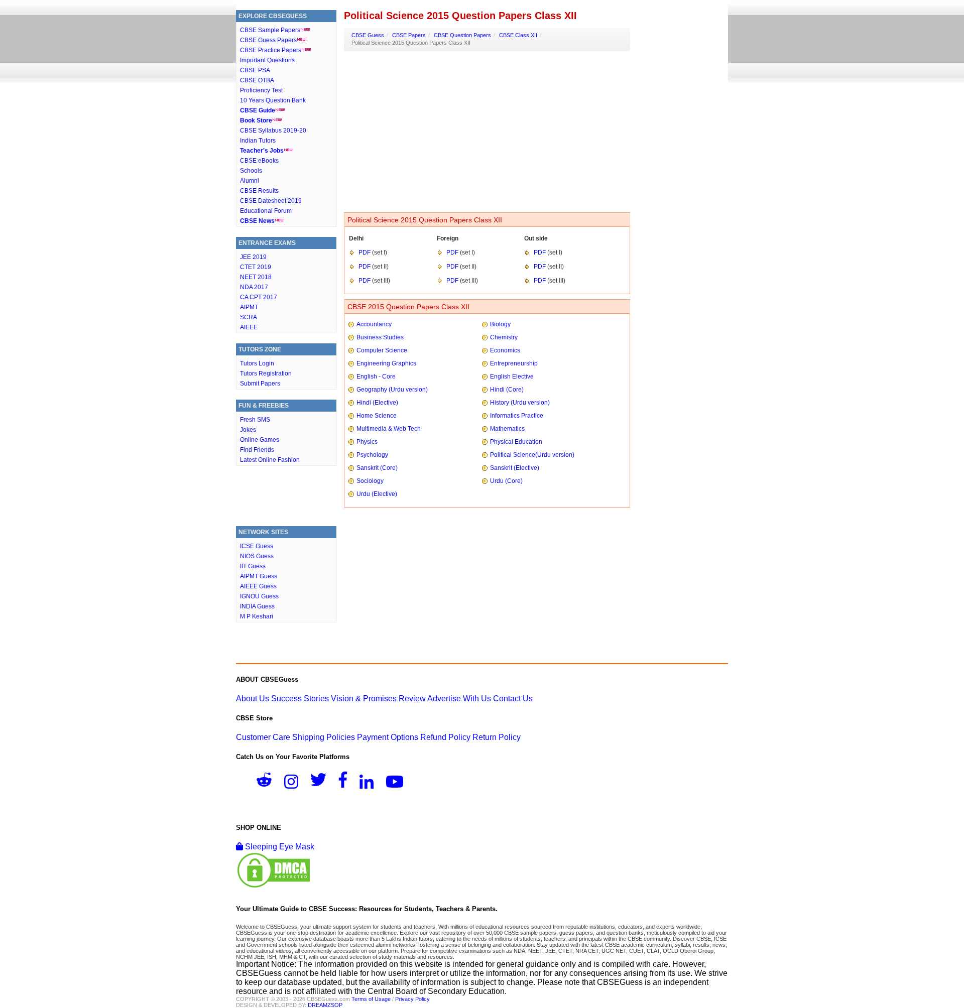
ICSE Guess (256, 546)
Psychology (372, 454)
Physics (367, 441)
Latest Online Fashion (270, 459)
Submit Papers (260, 383)
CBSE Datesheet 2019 (271, 200)
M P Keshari (256, 616)
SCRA (248, 317)
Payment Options (387, 737)
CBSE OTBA (257, 80)
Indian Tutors (258, 140)
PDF (364, 252)
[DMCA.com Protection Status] (273, 886)
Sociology (370, 480)
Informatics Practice (516, 415)
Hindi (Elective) (377, 402)
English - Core (376, 376)
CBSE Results (259, 190)
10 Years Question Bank (273, 100)
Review (412, 698)
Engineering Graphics (386, 363)
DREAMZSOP (325, 1005)
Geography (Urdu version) (392, 389)
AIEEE (249, 327)
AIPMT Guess (258, 576)
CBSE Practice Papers (270, 50)
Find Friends (257, 449)
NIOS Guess (257, 556)
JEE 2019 (253, 257)
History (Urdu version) (520, 402)
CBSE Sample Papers (270, 30)
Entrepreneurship (514, 363)
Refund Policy (445, 737)
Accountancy (374, 324)
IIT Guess (253, 566)
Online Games (259, 439)
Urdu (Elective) (376, 493)
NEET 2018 (256, 277)
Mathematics (507, 428)
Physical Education (516, 441)
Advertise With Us (459, 698)
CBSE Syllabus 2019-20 (273, 130)
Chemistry (504, 337)
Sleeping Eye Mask (278, 846)
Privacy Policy (412, 999)
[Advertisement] (286, 498)
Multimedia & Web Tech (388, 428)
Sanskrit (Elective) (514, 467)
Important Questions (267, 60)
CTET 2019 (255, 267)
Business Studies (380, 337)
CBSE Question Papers (462, 35)
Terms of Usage (371, 999)
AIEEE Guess (258, 586)
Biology (500, 324)
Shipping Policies (323, 737)
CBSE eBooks (259, 160)
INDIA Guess (257, 606)
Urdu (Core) (506, 480)
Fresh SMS (255, 419)
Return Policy (496, 737)
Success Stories (300, 698)
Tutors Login (257, 363)
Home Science (376, 415)
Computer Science (381, 350)
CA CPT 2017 (258, 297)
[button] (269, 783)
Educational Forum (266, 210)
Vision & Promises (364, 698)
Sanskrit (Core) (377, 467)
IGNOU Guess (259, 596)
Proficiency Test (261, 90)
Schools (251, 170)
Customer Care (263, 737)
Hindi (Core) (507, 389)
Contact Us (513, 698)
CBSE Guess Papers (268, 40)
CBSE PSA (255, 70)
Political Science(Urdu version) (532, 454)
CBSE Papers (409, 35)
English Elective (512, 376)
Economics (505, 350)
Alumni (249, 180)
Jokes (248, 429)
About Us (252, 698)
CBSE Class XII (518, 35)
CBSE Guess (367, 35)
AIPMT (249, 307)
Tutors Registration (266, 373)
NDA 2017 (254, 287)
